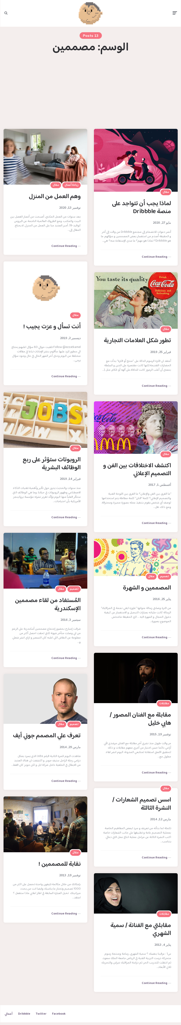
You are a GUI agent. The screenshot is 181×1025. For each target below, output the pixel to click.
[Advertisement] (90, 91)
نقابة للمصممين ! (59, 864)
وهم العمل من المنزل (55, 196)
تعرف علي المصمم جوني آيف (47, 736)
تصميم (74, 589)
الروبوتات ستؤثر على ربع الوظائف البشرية (52, 464)
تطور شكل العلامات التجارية (137, 341)
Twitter (41, 1014)
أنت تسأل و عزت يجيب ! (52, 327)
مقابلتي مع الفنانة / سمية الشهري (140, 929)
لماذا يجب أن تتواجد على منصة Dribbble (141, 208)
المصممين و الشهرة (147, 588)
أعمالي (9, 1014)
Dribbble (24, 1014)
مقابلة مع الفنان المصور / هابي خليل (140, 719)
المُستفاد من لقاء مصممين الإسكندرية (48, 604)
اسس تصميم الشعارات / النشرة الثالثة (141, 804)
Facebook (58, 1014)
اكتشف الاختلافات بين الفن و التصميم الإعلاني (137, 470)
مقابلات (164, 703)
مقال (56, 185)
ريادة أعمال (71, 185)
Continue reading (64, 246)
